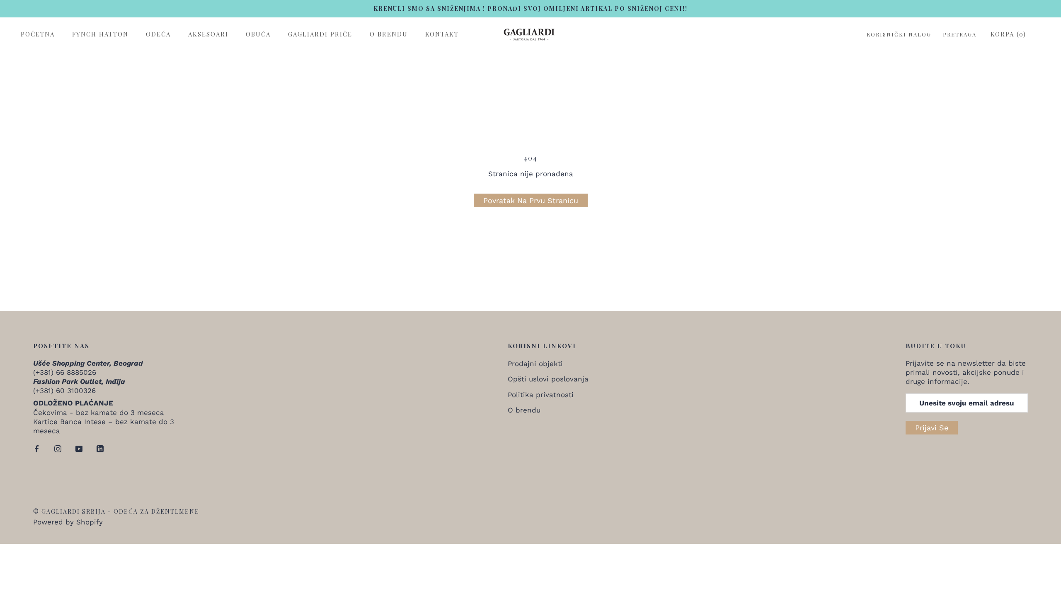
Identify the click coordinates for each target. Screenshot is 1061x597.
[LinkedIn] (100, 448)
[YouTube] (78, 448)
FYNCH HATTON (100, 34)
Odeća (158, 34)
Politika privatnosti (541, 395)
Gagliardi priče (320, 34)
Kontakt (442, 34)
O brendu (389, 34)
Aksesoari (208, 34)
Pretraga (959, 34)
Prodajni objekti (535, 363)
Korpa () (1008, 34)
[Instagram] (57, 448)
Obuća (258, 34)
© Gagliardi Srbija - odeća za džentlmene (116, 511)
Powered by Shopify (68, 522)
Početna (38, 34)
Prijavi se (931, 427)
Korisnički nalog (899, 34)
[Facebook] (36, 448)
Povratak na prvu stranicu (530, 200)
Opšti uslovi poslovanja (548, 379)
